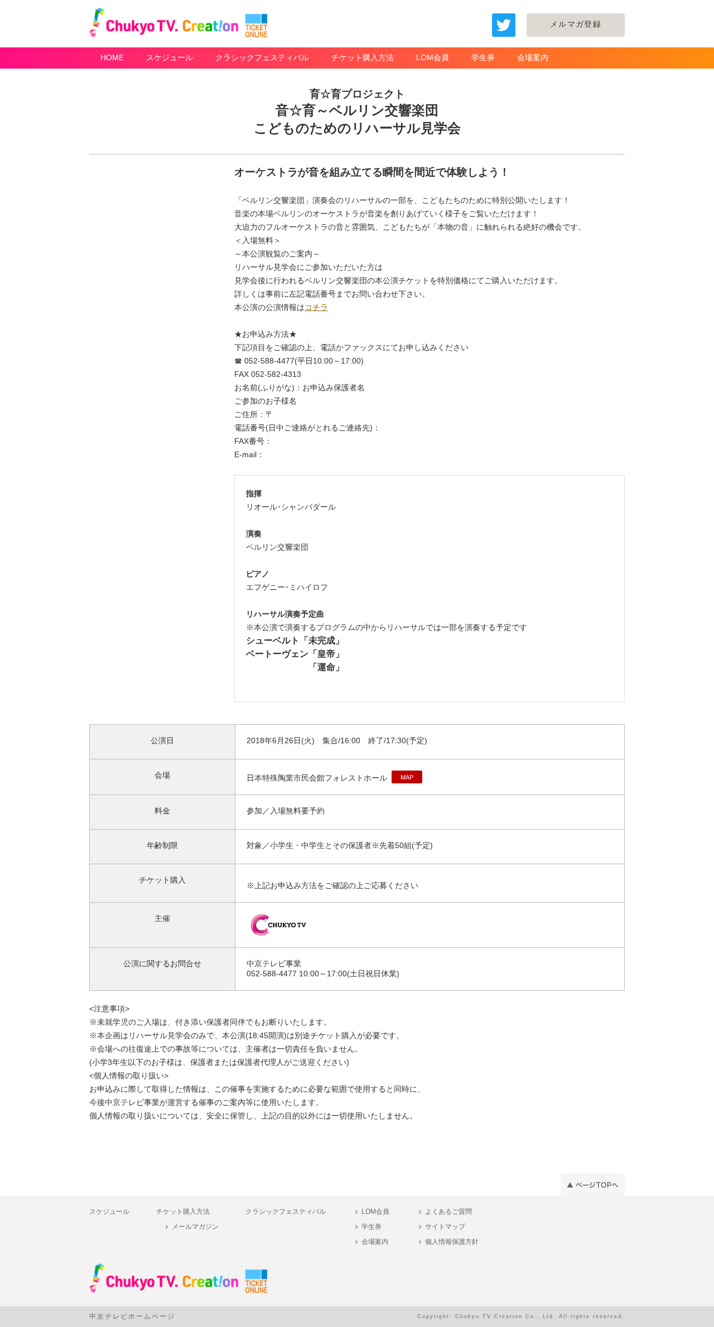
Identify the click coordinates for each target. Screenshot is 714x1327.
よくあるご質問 (448, 1211)
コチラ (316, 307)
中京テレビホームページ (132, 1316)
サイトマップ (445, 1227)
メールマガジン (195, 1227)
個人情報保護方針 (452, 1242)
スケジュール (169, 57)
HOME (112, 57)
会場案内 (532, 57)
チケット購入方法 (362, 57)
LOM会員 (432, 57)
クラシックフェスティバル (262, 57)
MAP (407, 777)
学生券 (483, 57)
